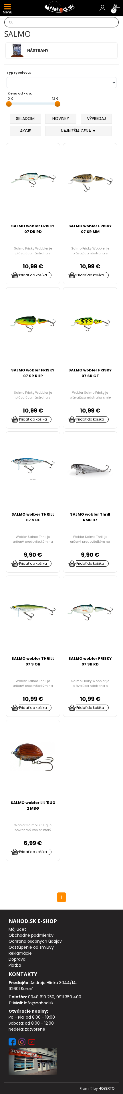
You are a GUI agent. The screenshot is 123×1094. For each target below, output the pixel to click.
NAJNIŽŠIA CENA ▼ (78, 131)
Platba (15, 965)
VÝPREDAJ (96, 118)
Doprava (17, 959)
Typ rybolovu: (19, 72)
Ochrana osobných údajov (35, 941)
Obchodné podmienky (31, 935)
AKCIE (25, 131)
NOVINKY (60, 118)
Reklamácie (20, 953)
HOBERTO (106, 1088)
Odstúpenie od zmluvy (31, 947)
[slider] (9, 104)
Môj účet (17, 929)
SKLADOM (25, 118)
